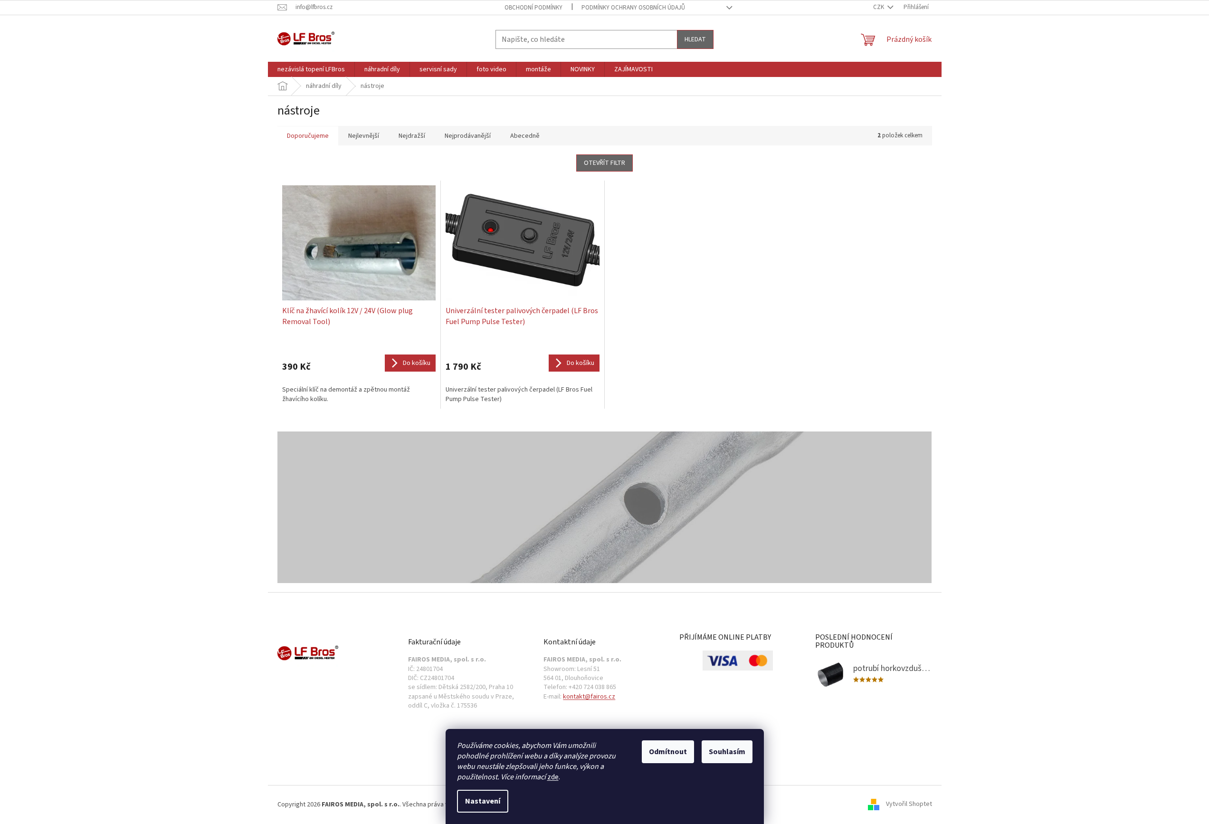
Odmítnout (668, 752)
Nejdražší (412, 136)
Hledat (695, 39)
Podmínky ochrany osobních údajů (633, 7)
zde (553, 777)
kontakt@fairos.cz (589, 696)
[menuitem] (311, 69)
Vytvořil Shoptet (909, 804)
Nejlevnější (363, 136)
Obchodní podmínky (533, 7)
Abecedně (525, 136)
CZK (879, 7)
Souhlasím (727, 752)
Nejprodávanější (468, 136)
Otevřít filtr (604, 163)
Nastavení (482, 801)
